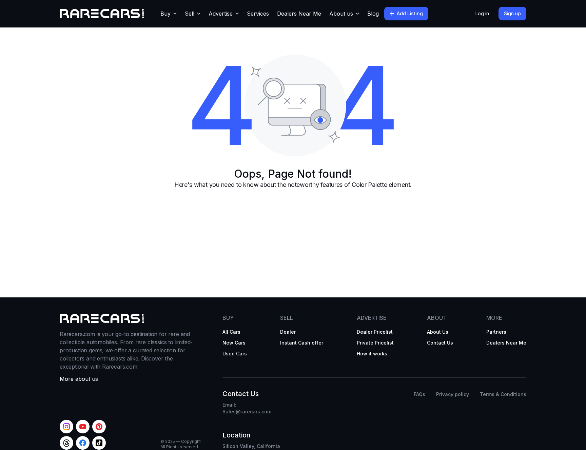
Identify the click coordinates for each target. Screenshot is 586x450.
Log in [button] (482, 13)
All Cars (231, 332)
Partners (496, 332)
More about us (79, 378)
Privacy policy (452, 394)
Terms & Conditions (503, 394)
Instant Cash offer (301, 343)
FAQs (419, 394)
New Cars (234, 343)
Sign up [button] (512, 13)
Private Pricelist (375, 343)
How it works (372, 353)
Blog (373, 13)
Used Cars (234, 353)
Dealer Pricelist (375, 332)
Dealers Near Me (299, 13)
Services (258, 13)
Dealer (288, 332)
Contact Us (440, 343)
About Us (437, 332)
